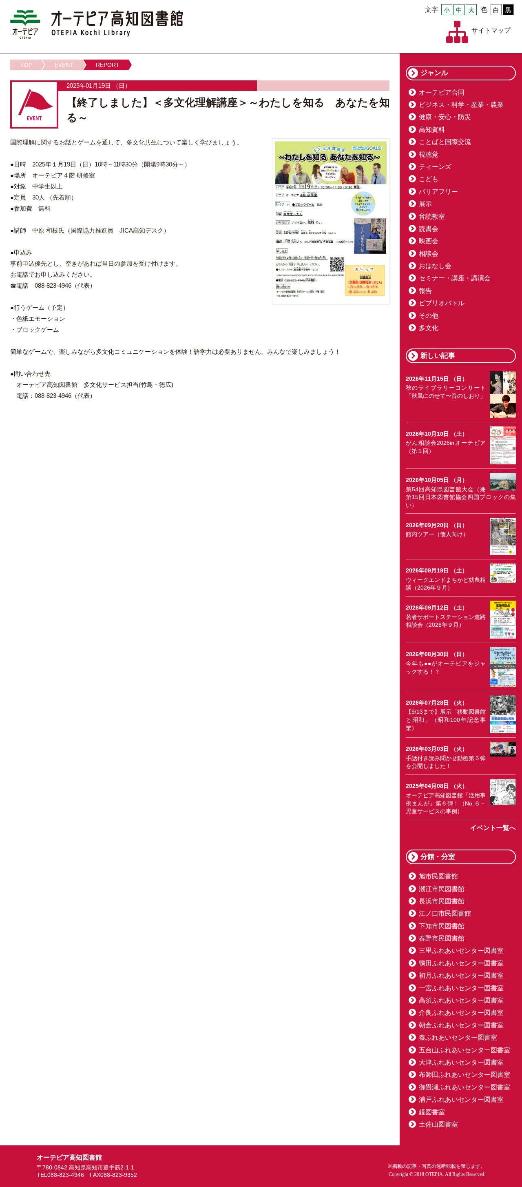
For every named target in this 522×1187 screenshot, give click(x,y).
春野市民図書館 (441, 938)
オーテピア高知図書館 (96, 24)
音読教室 (432, 216)
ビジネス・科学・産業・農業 (461, 104)
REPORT (107, 65)
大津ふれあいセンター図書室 (461, 1062)
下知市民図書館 (441, 926)
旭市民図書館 (438, 876)
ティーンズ (435, 166)
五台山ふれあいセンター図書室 (464, 1050)
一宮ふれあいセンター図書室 (461, 988)
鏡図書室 (432, 1112)
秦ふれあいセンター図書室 (458, 1037)
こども (428, 178)
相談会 (428, 253)
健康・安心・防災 (445, 116)
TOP (26, 65)
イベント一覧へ (493, 827)
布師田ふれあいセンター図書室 (464, 1074)
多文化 (428, 327)
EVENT (64, 65)
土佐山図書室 (438, 1124)
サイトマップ (491, 30)
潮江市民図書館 (441, 888)
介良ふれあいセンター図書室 (461, 1012)
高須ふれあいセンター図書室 (461, 1000)
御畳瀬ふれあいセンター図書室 (464, 1087)
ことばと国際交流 (445, 141)
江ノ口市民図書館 (445, 913)
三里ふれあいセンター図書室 (461, 950)
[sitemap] (457, 32)
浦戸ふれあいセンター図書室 (461, 1099)
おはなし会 (435, 265)
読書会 (428, 228)
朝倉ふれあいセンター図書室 (461, 1025)
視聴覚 (428, 154)
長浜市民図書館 (441, 901)
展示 (425, 203)
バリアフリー (438, 191)
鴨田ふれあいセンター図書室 (461, 963)
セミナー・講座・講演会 (455, 278)
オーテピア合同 (441, 92)
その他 (428, 315)
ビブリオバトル (441, 303)
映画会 (428, 240)
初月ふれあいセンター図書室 (461, 975)
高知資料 (432, 129)
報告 (425, 290)
